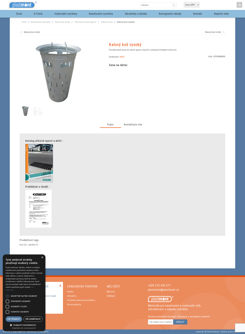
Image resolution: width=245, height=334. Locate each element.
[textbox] (158, 5)
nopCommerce (19, 332)
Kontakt (37, 304)
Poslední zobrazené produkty (81, 300)
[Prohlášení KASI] (38, 227)
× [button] (42, 257)
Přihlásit (239, 5)
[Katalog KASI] (39, 182)
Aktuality (71, 296)
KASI (122, 57)
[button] (24, 325)
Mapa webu (38, 291)
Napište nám (39, 308)
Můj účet (111, 291)
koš (21, 244)
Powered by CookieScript (24, 328)
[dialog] (24, 292)
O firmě (36, 300)
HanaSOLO (43, 332)
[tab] (110, 125)
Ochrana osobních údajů (44, 296)
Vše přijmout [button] (13, 319)
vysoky (31, 244)
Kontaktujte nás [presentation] (133, 124)
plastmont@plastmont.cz (163, 289)
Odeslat (180, 322)
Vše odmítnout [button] (33, 319)
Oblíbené (111, 296)
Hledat (174, 5)
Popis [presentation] (110, 124)
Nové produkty (74, 304)
